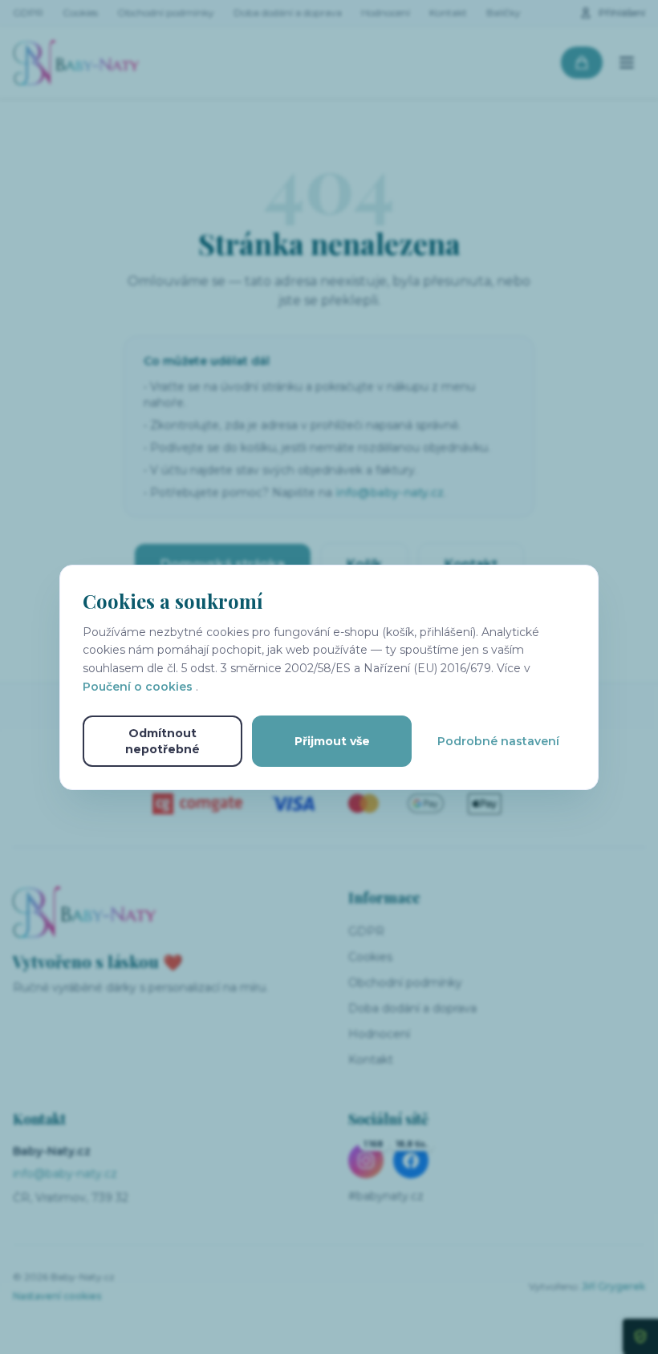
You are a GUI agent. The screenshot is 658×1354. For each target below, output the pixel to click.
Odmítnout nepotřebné (162, 741)
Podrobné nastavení (498, 741)
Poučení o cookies (139, 686)
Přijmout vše (332, 741)
